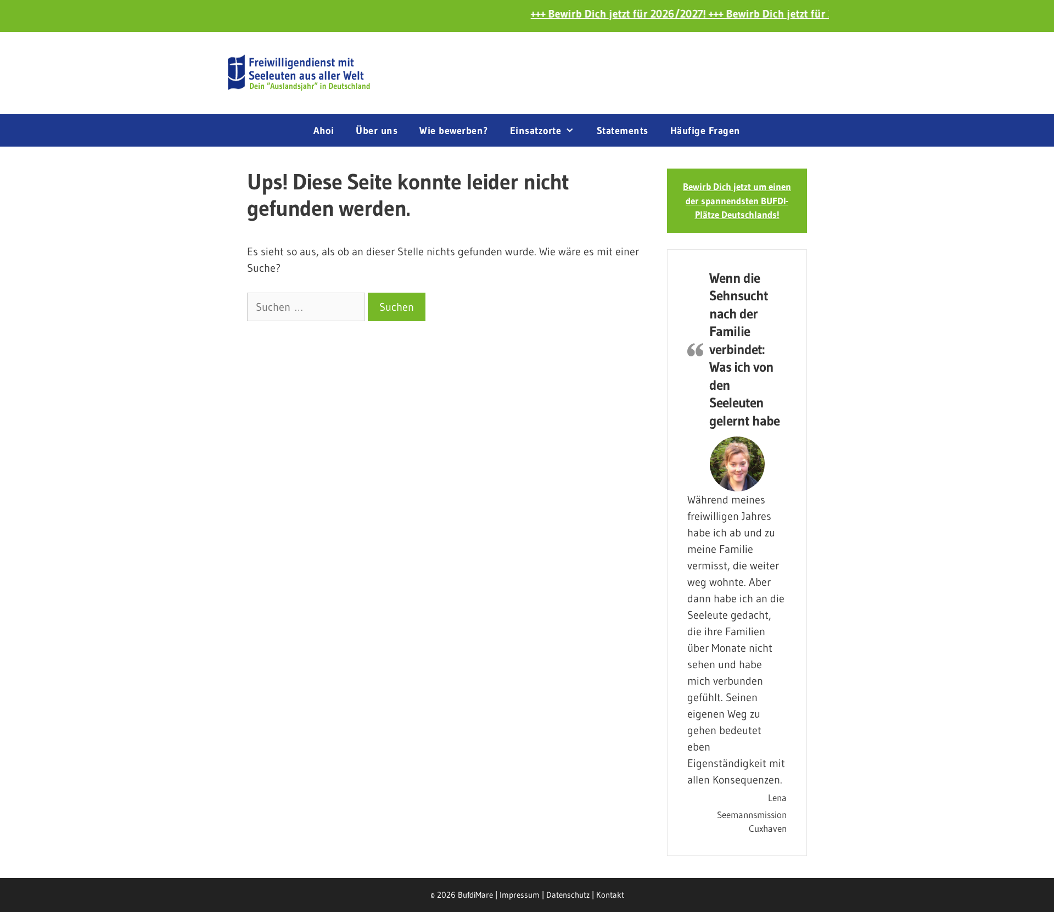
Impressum (520, 894)
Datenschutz (568, 894)
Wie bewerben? (453, 131)
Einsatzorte (536, 131)
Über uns (376, 131)
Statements (622, 131)
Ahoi (323, 131)
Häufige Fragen (705, 131)
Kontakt (610, 894)
